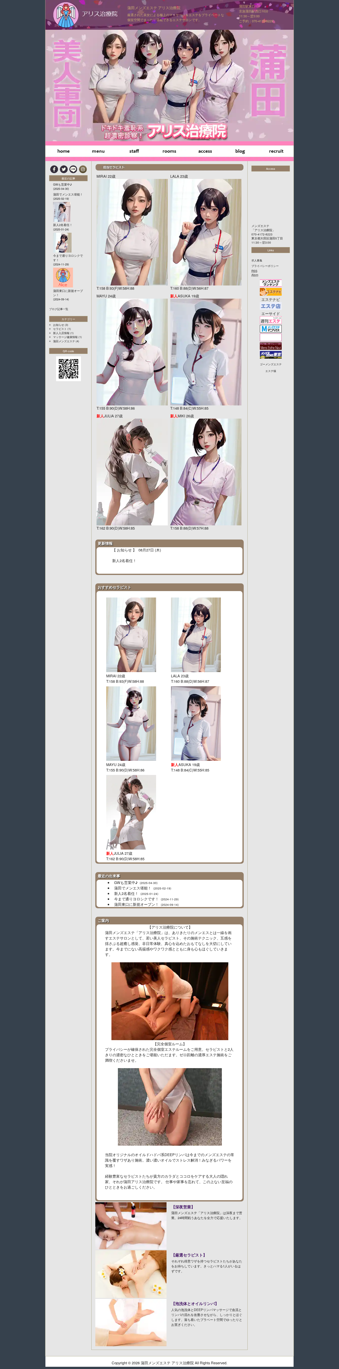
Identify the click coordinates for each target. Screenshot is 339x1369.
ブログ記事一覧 (58, 309)
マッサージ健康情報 (65, 337)
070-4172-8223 (261, 234)
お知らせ (58, 325)
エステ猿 (270, 371)
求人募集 (256, 260)
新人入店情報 (61, 333)
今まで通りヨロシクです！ (146, 898)
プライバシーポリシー (265, 266)
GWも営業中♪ (136, 882)
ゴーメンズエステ (271, 364)
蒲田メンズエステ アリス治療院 (153, 7)
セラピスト (60, 329)
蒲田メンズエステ (64, 341)
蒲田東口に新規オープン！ (146, 904)
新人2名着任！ (136, 893)
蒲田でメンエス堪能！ (142, 887)
